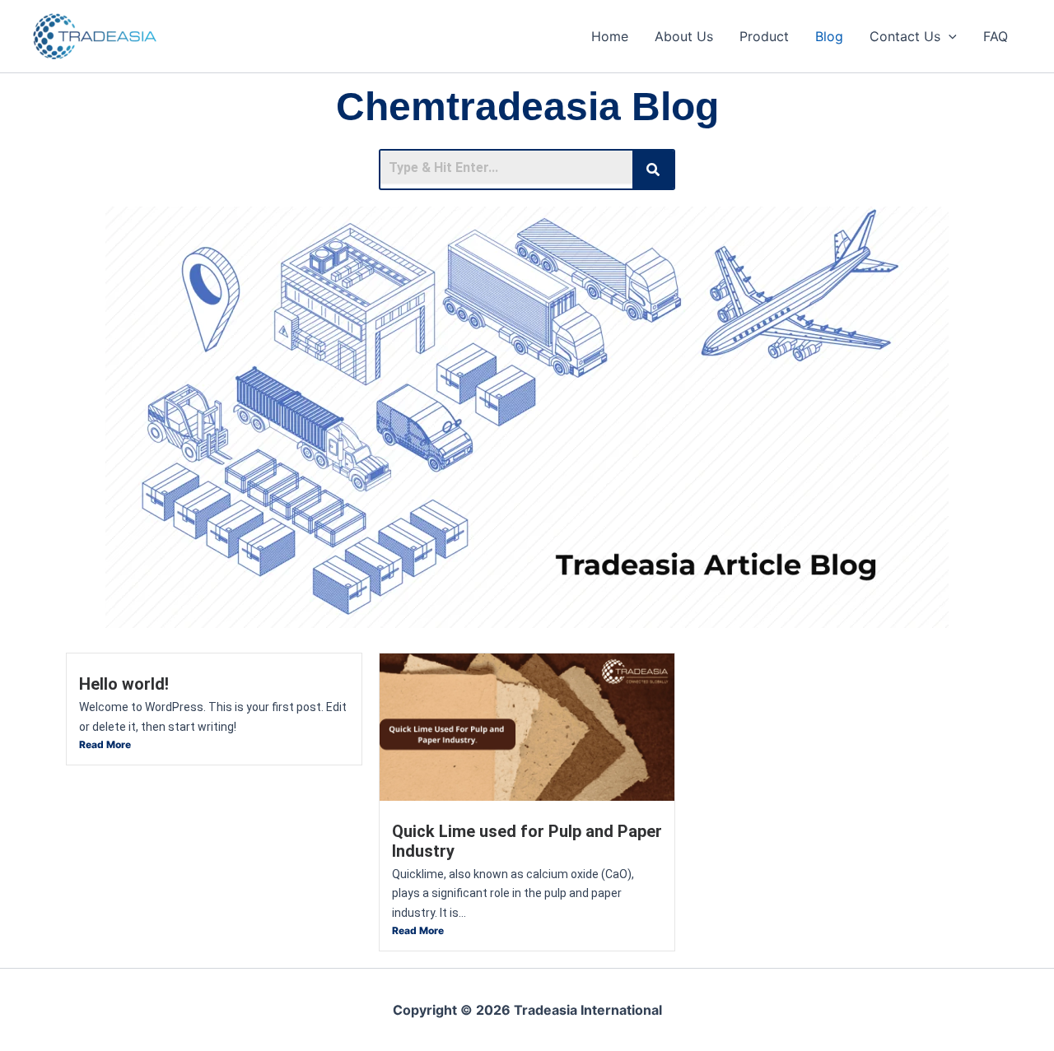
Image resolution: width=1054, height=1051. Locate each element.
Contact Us (905, 36)
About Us (684, 36)
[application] (948, 36)
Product (764, 36)
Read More (105, 744)
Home (609, 36)
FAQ (995, 36)
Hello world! (124, 684)
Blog (829, 36)
